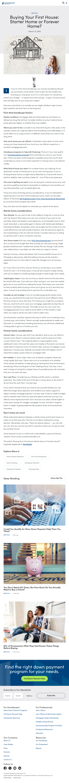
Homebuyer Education (32, 463)
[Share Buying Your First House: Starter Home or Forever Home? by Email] (34, 86)
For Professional (42, 744)
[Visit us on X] (10, 768)
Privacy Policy (8, 777)
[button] (63, 3)
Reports (39, 748)
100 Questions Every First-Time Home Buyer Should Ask (42, 198)
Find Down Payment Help (34, 678)
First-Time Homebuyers (38, 456)
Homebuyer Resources (12, 718)
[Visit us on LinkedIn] (19, 768)
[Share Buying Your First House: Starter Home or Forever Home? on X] (34, 82)
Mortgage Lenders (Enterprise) (47, 718)
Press (6, 748)
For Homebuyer (41, 740)
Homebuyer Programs (13, 469)
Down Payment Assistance (15, 456)
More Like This (57, 478)
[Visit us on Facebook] (5, 768)
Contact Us (8, 759)
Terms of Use (17, 777)
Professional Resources (44, 729)
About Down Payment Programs (15, 710)
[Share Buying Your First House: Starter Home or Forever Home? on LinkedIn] (34, 84)
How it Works (40, 710)
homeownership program (18, 155)
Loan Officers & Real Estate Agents (48, 714)
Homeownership (33, 469)
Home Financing (11, 463)
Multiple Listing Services (44, 721)
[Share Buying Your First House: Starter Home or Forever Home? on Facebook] (34, 79)
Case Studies (8, 744)
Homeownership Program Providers (49, 725)
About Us (7, 740)
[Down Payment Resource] (8, 2)
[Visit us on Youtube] (14, 768)
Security (6, 756)
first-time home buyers (41, 240)
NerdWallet (27, 444)
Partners (7, 752)
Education (39, 733)
